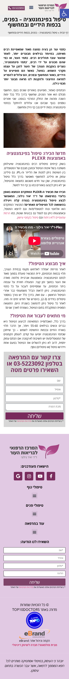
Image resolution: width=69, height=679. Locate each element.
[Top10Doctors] (34, 620)
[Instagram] (29, 476)
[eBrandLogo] (34, 634)
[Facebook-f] (51, 476)
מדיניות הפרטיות (24, 421)
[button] (64, 13)
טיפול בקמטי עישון (27, 217)
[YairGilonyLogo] (34, 451)
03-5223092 (29, 363)
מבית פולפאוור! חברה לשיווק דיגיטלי (34, 645)
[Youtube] (40, 476)
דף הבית (64, 32)
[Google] (18, 476)
